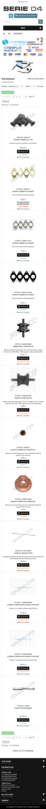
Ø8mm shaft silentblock (23, 346)
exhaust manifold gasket (23, 191)
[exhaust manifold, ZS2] (23, 121)
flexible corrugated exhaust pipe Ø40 (23, 605)
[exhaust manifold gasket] (23, 173)
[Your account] (11, 16)
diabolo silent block (23, 398)
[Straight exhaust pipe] (23, 535)
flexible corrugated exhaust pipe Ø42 (23, 656)
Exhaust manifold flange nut (23, 450)
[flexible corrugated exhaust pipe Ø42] (23, 638)
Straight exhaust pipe (23, 553)
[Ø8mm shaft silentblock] (23, 328)
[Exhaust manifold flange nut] (23, 431)
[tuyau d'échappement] (23, 690)
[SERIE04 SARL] (23, 8)
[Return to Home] (4, 33)
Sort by (4, 86)
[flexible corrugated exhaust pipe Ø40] (23, 586)
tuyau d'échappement (23, 708)
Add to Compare (23, 157)
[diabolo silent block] (23, 380)
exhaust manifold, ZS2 (23, 140)
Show (28, 86)
